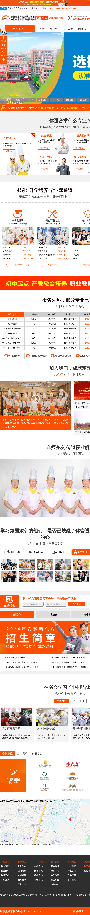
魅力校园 (55, 880)
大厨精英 (22, 875)
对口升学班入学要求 (62, 356)
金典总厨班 (7, 247)
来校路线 (5, 880)
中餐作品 (38, 866)
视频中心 (55, 871)
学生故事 (55, 875)
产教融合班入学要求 (38, 356)
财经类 (76, 258)
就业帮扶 (55, 866)
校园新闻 (17, 614)
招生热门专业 (18, 29)
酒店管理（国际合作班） (12, 329)
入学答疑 (72, 875)
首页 (41, 29)
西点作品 (38, 871)
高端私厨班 (7, 258)
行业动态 (53, 614)
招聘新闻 (72, 880)
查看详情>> (17, 265)
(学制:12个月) (62, 258)
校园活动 (15, 552)
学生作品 (38, 862)
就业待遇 (55, 862)
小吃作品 (38, 880)
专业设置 (68, 29)
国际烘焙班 (42, 258)
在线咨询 (78, 911)
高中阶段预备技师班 (12, 319)
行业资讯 (72, 871)
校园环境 (5, 866)
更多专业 (22, 884)
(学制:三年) (26, 247)
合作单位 (7, 753)
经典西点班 (42, 251)
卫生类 (76, 251)
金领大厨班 (7, 251)
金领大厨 (22, 871)
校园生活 (60, 552)
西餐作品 (38, 875)
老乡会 (55, 884)
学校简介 (55, 29)
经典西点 (22, 880)
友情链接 (37, 753)
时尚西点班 (42, 247)
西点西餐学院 (58, 8)
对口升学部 (47, 8)
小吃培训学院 (70, 8)
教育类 (76, 255)
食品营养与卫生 (12, 348)
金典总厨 (22, 866)
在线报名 (3, 55)
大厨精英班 (7, 255)
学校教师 (5, 875)
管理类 (76, 247)
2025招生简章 (14, 356)
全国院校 (22, 753)
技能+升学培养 (70, 319)
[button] (87, 403)
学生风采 (38, 552)
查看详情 (9, 151)
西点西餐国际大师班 (46, 255)
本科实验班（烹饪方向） (12, 333)
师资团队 (81, 29)
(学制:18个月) (27, 258)
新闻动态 (72, 862)
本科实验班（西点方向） (12, 338)
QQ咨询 (3, 62)
